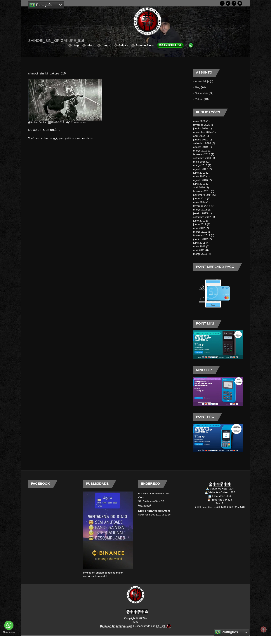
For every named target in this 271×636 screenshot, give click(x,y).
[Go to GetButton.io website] (9, 632)
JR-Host (161, 625)
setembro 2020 (202, 143)
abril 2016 (199, 187)
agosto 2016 (200, 180)
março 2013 (200, 209)
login (55, 138)
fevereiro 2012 (201, 235)
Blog (197, 87)
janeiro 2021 (200, 139)
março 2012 (200, 231)
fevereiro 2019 (201, 154)
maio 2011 (199, 246)
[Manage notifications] (263, 629)
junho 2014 (199, 198)
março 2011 (200, 253)
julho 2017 (199, 172)
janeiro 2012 (200, 239)
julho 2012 (199, 220)
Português (44, 5)
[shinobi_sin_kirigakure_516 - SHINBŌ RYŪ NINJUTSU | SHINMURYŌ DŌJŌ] (147, 21)
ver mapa (144, 504)
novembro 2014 (202, 194)
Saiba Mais (201, 93)
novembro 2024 (202, 132)
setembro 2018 (202, 157)
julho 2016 (199, 183)
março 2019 (200, 150)
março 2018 (200, 165)
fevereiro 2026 (201, 124)
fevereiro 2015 (201, 191)
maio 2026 (199, 121)
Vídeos (199, 98)
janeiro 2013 (200, 213)
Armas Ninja (202, 81)
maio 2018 (199, 161)
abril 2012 (199, 227)
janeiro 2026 (200, 128)
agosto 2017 (200, 169)
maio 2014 (199, 202)
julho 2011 (199, 242)
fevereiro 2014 (201, 205)
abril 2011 (199, 250)
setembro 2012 (202, 216)
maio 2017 (199, 176)
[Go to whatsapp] (8, 625)
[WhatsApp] (189, 45)
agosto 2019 (200, 146)
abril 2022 (199, 135)
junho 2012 (199, 224)
